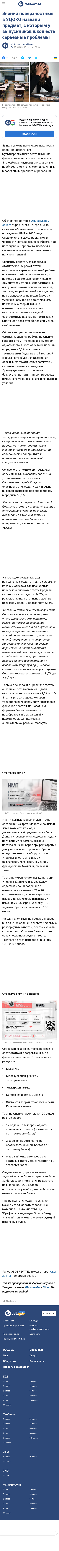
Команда (33, 1321)
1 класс (6, 1381)
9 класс (6, 1400)
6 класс (32, 1391)
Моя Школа (28, 44)
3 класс (6, 1386)
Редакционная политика (14, 1339)
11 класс (7, 1405)
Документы (34, 1334)
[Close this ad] (57, 1533)
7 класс (6, 1395)
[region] (29, 195)
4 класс (32, 1386)
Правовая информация (13, 1326)
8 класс (32, 1395)
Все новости (36, 1361)
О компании (8, 1321)
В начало (47, 1313)
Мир (5, 1355)
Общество (9, 1361)
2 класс (32, 1381)
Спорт (33, 1355)
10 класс (33, 1400)
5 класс (6, 1391)
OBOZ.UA (15, 44)
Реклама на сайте (11, 1334)
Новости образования (16, 1366)
